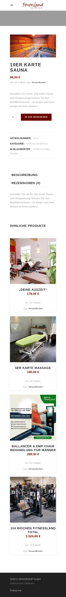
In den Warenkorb (36, 117)
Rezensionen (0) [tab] (26, 183)
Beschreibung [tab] (25, 175)
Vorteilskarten (37, 144)
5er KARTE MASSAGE (33, 368)
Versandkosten (39, 82)
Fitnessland (41, 149)
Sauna (14, 153)
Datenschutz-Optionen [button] (22, 583)
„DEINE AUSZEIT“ (33, 289)
